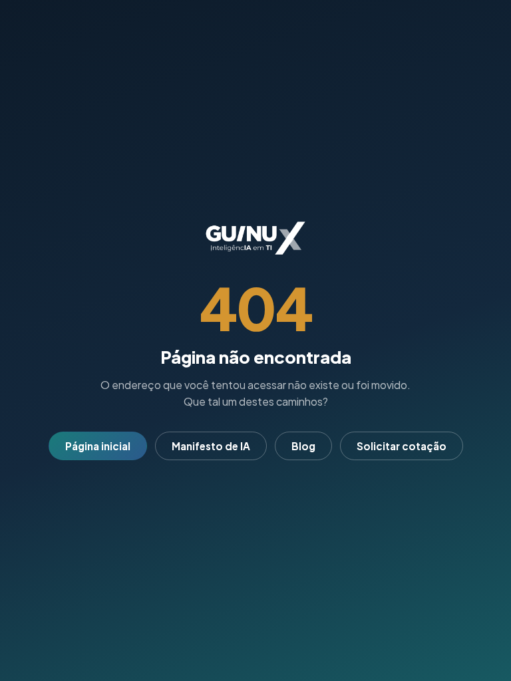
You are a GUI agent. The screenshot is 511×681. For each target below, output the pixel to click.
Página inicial (97, 446)
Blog (303, 446)
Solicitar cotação (401, 446)
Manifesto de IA (211, 446)
